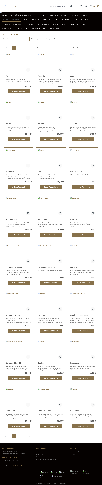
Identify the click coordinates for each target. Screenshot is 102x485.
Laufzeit (45, 39)
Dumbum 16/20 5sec (79, 315)
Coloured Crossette (14, 267)
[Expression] (19, 398)
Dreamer (41, 315)
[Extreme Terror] (51, 398)
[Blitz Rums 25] (83, 159)
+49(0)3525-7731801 (9, 457)
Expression (10, 411)
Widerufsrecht (74, 452)
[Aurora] (51, 111)
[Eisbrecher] (83, 350)
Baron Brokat (11, 172)
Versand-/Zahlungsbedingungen (46, 459)
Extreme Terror (44, 411)
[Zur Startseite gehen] (12, 6)
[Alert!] (83, 63)
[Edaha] (51, 350)
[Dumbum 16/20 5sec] (83, 303)
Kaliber (33, 39)
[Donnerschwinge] (19, 303)
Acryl (8, 76)
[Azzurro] (83, 111)
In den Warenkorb (18, 91)
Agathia (41, 76)
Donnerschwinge (13, 315)
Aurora (41, 124)
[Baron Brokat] (19, 159)
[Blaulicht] (51, 159)
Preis (56, 39)
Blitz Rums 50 (11, 220)
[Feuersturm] (83, 398)
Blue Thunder (44, 220)
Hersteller (6, 39)
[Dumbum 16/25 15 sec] (19, 350)
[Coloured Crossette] (19, 255)
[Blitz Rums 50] (19, 207)
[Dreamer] (51, 303)
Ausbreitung (20, 39)
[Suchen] (71, 6)
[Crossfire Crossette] (51, 255)
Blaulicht (42, 172)
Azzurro (73, 124)
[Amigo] (19, 111)
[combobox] (59, 6)
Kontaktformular (18, 466)
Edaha (40, 363)
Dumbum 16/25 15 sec (15, 363)
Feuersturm (75, 411)
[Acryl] (19, 63)
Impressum (39, 454)
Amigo (8, 124)
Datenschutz (40, 452)
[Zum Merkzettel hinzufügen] (28, 70)
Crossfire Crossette (46, 267)
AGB (37, 456)
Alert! (72, 76)
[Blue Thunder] (51, 207)
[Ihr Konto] (86, 6)
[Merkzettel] (81, 6)
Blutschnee (75, 220)
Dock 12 (73, 267)
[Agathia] (51, 63)
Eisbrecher (75, 363)
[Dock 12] (83, 255)
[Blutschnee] (83, 207)
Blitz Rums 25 (76, 172)
